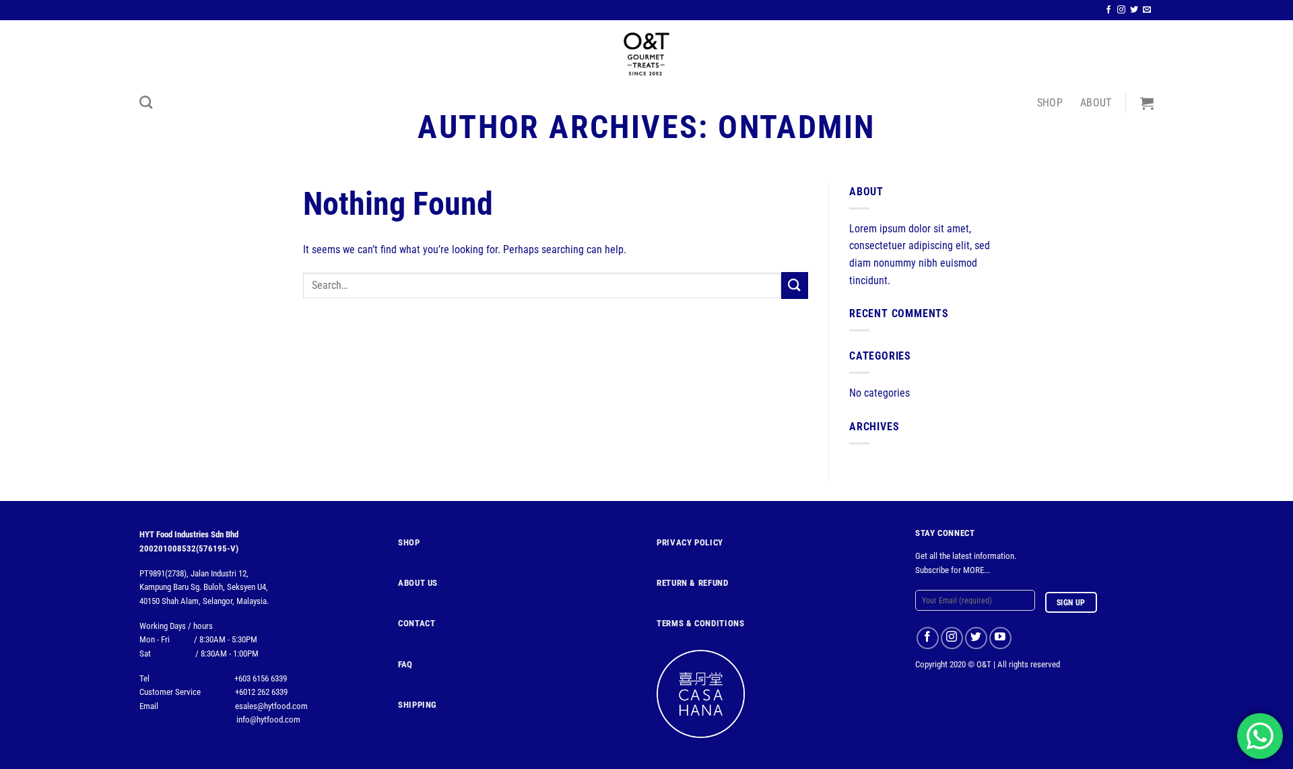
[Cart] (1147, 103)
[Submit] (794, 285)
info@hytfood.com (268, 719)
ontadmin (796, 127)
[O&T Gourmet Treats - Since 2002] (646, 54)
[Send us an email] (1147, 10)
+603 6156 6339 (260, 678)
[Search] (145, 102)
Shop (1050, 102)
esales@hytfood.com (271, 706)
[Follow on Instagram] (1121, 10)
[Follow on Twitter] (1134, 10)
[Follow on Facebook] (1108, 10)
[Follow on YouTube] (1000, 638)
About (1096, 102)
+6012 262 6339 (261, 692)
